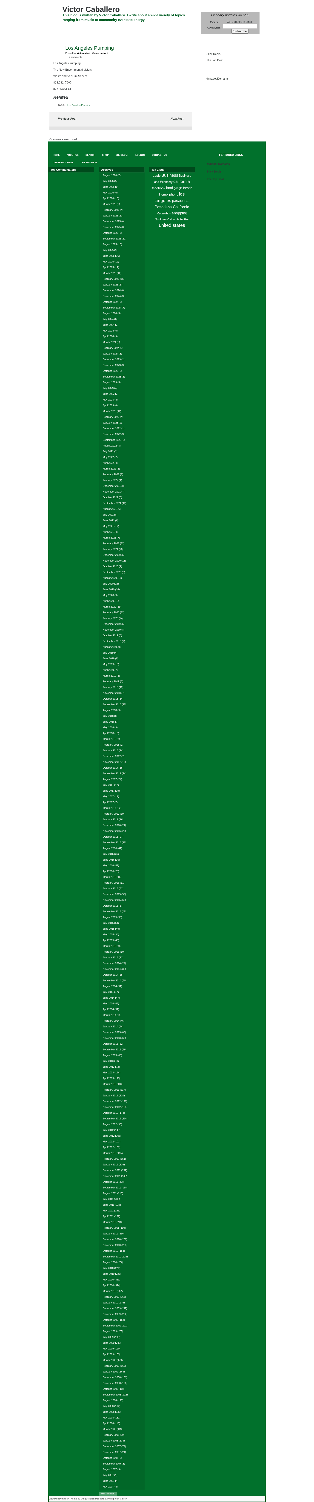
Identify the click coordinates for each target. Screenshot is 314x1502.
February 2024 (111, 347)
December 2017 (112, 756)
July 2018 (108, 716)
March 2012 (109, 1153)
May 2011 (108, 1210)
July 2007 (108, 1475)
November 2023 (112, 365)
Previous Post (67, 118)
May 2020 (108, 595)
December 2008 (112, 1377)
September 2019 (112, 641)
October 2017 (110, 767)
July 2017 (108, 785)
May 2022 (108, 457)
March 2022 (109, 468)
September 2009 (112, 1325)
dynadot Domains (217, 78)
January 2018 (110, 750)
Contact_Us (170, 28)
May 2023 (108, 399)
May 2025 (108, 261)
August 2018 (110, 710)
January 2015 (110, 957)
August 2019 (110, 647)
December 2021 (112, 485)
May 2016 (108, 865)
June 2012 (108, 1135)
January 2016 (110, 888)
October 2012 (110, 1112)
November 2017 (112, 762)
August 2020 (110, 578)
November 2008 (112, 1383)
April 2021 (108, 531)
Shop (111, 28)
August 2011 (110, 1193)
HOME (57, 28)
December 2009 (112, 1308)
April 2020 (108, 601)
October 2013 (110, 1043)
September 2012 (112, 1118)
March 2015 (109, 946)
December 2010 (112, 1239)
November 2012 (112, 1107)
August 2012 (110, 1124)
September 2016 (112, 842)
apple (157, 175)
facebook (158, 188)
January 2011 (110, 1233)
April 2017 (108, 802)
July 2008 (108, 1406)
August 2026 (110, 175)
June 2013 (108, 1066)
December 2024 (112, 290)
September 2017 (112, 773)
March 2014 (109, 1015)
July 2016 (108, 854)
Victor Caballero (91, 9)
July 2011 (108, 1199)
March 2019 (109, 675)
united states (172, 225)
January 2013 (110, 1095)
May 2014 (108, 1003)
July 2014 (108, 992)
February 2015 (111, 951)
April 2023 (108, 405)
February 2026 (111, 209)
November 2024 (112, 296)
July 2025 (108, 250)
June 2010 (108, 1273)
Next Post (177, 118)
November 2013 (112, 1038)
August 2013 (110, 1055)
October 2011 (110, 1181)
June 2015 (108, 928)
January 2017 (110, 819)
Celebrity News (65, 36)
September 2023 (112, 376)
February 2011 (111, 1227)
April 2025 (108, 267)
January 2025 (110, 284)
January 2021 (110, 549)
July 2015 (108, 923)
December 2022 (112, 428)
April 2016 (108, 871)
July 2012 (108, 1130)
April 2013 (108, 1078)
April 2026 (108, 198)
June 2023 (108, 393)
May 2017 (108, 796)
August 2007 (110, 1469)
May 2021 (108, 526)
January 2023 (110, 422)
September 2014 (112, 980)
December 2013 (112, 1032)
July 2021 (108, 514)
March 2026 (109, 204)
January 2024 (110, 353)
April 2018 (108, 733)
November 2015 (112, 900)
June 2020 (108, 589)
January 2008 (110, 1440)
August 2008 (110, 1400)
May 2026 (108, 192)
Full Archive (107, 1493)
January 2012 (110, 1164)
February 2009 (111, 1365)
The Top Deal (94, 36)
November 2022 (112, 434)
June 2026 (108, 186)
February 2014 (111, 1020)
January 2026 (110, 215)
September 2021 (112, 503)
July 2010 (108, 1268)
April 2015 (108, 940)
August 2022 (110, 445)
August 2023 (110, 382)
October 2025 (110, 232)
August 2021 (110, 508)
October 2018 (110, 698)
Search (94, 28)
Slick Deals (213, 54)
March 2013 (109, 1084)
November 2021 (112, 491)
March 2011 (109, 1222)
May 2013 (108, 1072)
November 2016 (112, 831)
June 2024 (108, 324)
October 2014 (110, 974)
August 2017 (110, 779)
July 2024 (108, 319)
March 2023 (109, 411)
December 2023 (112, 359)
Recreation (164, 213)
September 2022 (112, 439)
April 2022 (108, 462)
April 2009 (108, 1354)
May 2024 (108, 330)
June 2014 (108, 997)
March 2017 (109, 808)
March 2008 (109, 1429)
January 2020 (110, 618)
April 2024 (108, 336)
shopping (179, 213)
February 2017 (111, 813)
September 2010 (112, 1256)
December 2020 (112, 555)
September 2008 (112, 1394)
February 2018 (111, 744)
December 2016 (112, 825)
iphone (173, 194)
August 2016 (110, 848)
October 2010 (110, 1250)
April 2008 (108, 1423)
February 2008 (111, 1434)
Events (148, 28)
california (181, 181)
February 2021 (111, 543)
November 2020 (112, 560)
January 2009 (110, 1371)
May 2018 (108, 727)
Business (169, 175)
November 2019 (112, 629)
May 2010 (108, 1279)
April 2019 (108, 670)
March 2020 (109, 606)
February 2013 (111, 1089)
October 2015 (110, 905)
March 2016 (109, 877)
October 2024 (110, 301)
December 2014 (112, 963)
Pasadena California (172, 207)
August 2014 (110, 986)
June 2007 (108, 1480)
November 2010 (112, 1245)
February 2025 (111, 278)
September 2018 (112, 704)
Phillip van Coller (117, 1498)
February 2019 (111, 681)
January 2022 (110, 480)
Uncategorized (100, 53)
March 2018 (109, 739)
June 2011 (108, 1204)
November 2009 (112, 1314)
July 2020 (108, 583)
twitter (184, 219)
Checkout (129, 28)
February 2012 (111, 1158)
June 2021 (108, 520)
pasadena (180, 200)
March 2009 (109, 1360)
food (169, 188)
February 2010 (111, 1296)
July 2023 (108, 388)
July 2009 (108, 1337)
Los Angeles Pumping (79, 105)
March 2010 (109, 1291)
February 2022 (111, 474)
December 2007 (112, 1446)
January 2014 (110, 1026)
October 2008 (110, 1388)
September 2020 (112, 572)
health (187, 188)
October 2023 (110, 370)
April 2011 (108, 1216)
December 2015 (112, 894)
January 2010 (110, 1302)
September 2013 (112, 1049)
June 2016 (108, 859)
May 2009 (108, 1348)
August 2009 (110, 1331)
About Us (75, 28)
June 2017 (108, 790)
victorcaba (83, 53)
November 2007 (112, 1452)
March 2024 (109, 342)
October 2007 (110, 1457)
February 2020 (111, 612)
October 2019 (110, 635)
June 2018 (108, 721)
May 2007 (108, 1486)
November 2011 (111, 1176)
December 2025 (112, 221)
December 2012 (112, 1101)
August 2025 (110, 244)
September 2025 (112, 238)
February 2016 (111, 882)
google (178, 188)
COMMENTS (214, 27)
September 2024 (112, 307)
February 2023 (111, 416)
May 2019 (108, 664)
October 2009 (110, 1319)
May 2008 (108, 1417)
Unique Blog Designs (92, 1498)
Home (163, 194)
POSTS (214, 21)
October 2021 (110, 497)
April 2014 (108, 1009)
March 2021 (109, 537)
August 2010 (110, 1262)
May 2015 (108, 934)
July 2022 (108, 451)
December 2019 (112, 624)
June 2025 (108, 255)
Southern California (167, 219)
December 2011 (111, 1170)
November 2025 (112, 227)
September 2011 (112, 1187)
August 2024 (110, 313)
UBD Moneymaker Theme (63, 1498)
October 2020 (110, 566)
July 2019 (108, 652)
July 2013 (108, 1061)
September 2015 (112, 911)
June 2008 (108, 1411)
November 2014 (112, 969)
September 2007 (112, 1463)
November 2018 (112, 693)
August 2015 (110, 917)
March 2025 (109, 273)
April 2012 (108, 1147)
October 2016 (110, 836)
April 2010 (108, 1285)
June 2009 (108, 1342)
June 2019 (108, 658)
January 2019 (110, 687)
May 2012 (108, 1141)
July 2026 (108, 181)
